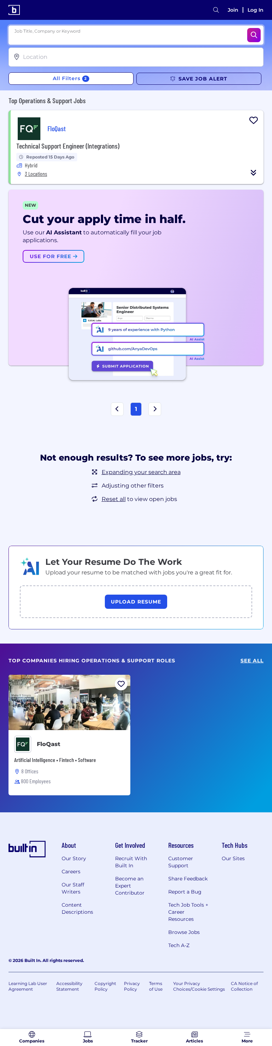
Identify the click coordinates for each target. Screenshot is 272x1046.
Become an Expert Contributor (129, 885)
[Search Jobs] (254, 35)
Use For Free (51, 256)
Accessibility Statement (69, 986)
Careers (71, 871)
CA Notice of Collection (244, 986)
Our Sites (233, 858)
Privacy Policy (132, 986)
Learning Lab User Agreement (27, 986)
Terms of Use (156, 986)
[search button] (216, 10)
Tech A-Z (178, 945)
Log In (256, 10)
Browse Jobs (184, 932)
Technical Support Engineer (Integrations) (67, 145)
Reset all (114, 499)
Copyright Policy (105, 986)
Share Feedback (188, 878)
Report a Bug (185, 892)
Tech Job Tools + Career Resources (188, 912)
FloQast (48, 744)
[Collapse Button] (253, 173)
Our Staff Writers (73, 888)
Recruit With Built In (131, 862)
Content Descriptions (77, 908)
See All (252, 661)
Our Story (74, 858)
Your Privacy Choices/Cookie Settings (199, 986)
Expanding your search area (141, 472)
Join (233, 10)
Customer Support (180, 862)
